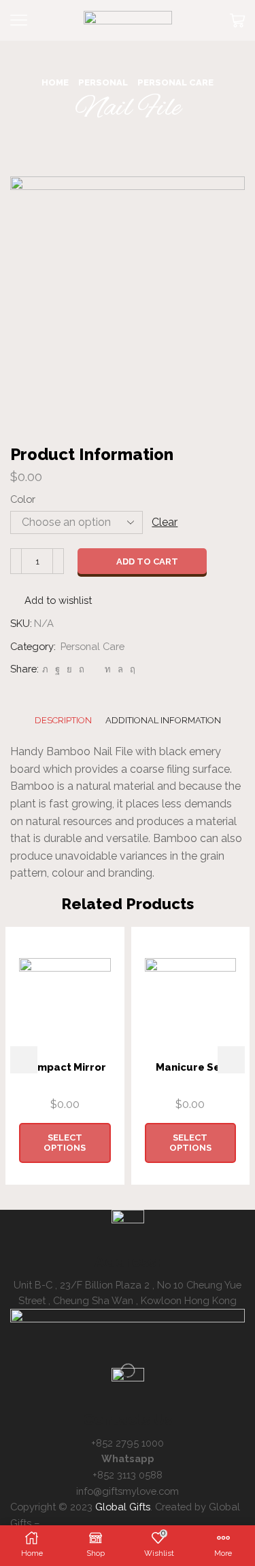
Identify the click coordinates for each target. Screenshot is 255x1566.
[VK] (69, 669)
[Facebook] (57, 669)
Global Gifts (122, 1506)
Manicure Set (190, 1067)
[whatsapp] (120, 669)
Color (22, 499)
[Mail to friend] (94, 669)
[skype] (130, 669)
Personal (103, 82)
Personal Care (175, 82)
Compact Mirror (64, 1067)
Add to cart (147, 561)
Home (55, 82)
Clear (164, 522)
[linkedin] (107, 669)
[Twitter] (45, 669)
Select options (65, 1142)
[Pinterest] (81, 669)
